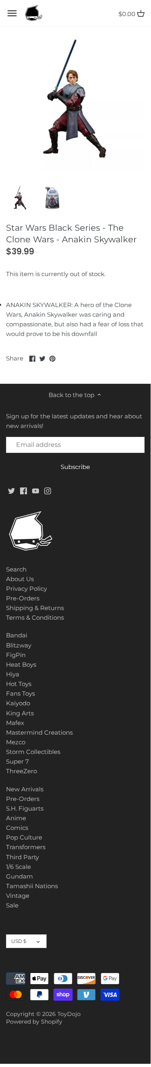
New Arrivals (24, 789)
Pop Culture (24, 837)
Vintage (17, 895)
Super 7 (17, 761)
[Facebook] (23, 490)
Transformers (25, 847)
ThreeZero (21, 771)
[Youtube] (35, 490)
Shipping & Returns (35, 608)
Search (16, 569)
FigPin (16, 655)
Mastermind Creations (39, 732)
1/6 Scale (18, 866)
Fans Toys (20, 693)
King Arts (20, 713)
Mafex (15, 723)
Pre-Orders (22, 598)
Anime (16, 818)
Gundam (19, 876)
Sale (12, 905)
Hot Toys (18, 684)
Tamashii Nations (32, 886)
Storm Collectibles (33, 752)
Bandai (16, 635)
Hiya (12, 674)
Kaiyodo (18, 703)
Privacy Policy (26, 588)
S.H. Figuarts (24, 808)
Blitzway (18, 645)
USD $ (18, 941)
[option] (20, 198)
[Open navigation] (12, 13)
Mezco (15, 742)
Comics (17, 827)
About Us (20, 579)
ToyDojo (69, 1014)
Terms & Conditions (35, 617)
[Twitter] (11, 490)
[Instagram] (47, 490)
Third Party (22, 857)
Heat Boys (21, 664)
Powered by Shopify (34, 1021)
